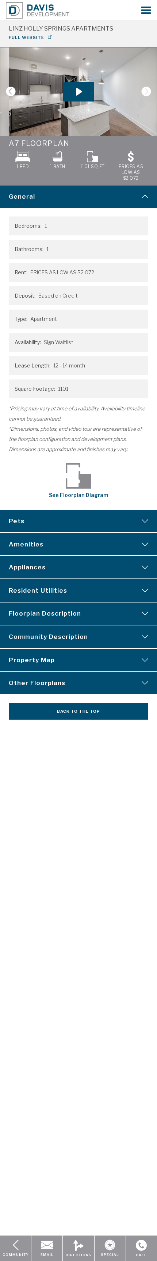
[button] (146, 10)
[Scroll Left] (8, 91)
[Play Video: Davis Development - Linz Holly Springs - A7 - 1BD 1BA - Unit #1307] (78, 92)
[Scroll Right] (149, 91)
